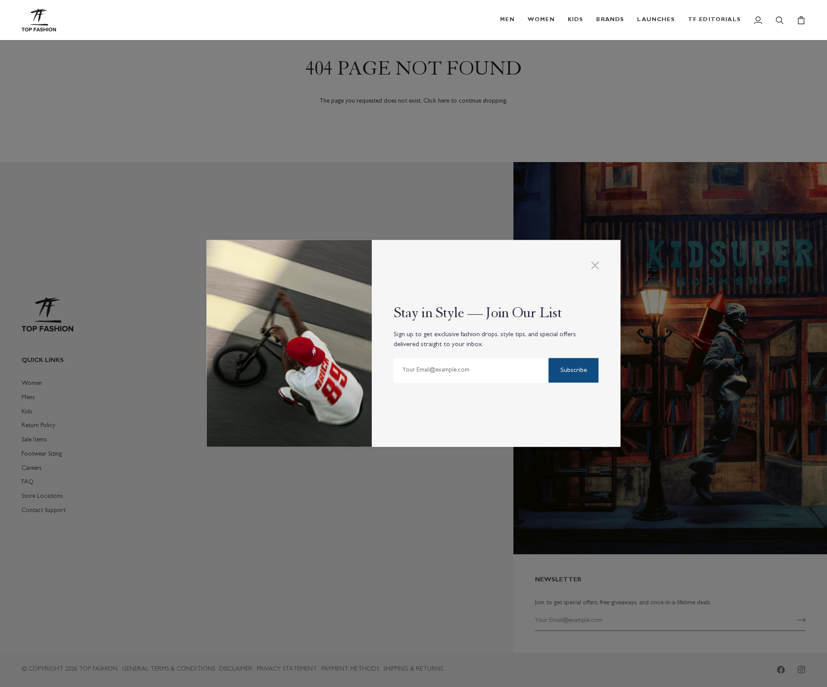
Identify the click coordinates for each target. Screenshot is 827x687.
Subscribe (573, 370)
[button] (507, 20)
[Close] (599, 265)
